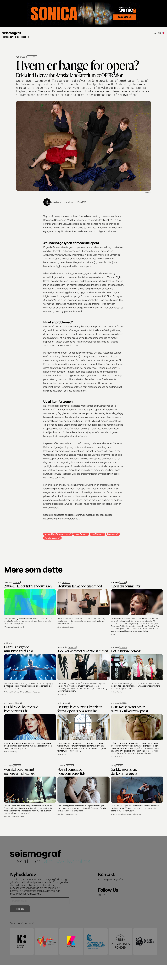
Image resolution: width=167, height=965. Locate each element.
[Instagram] (99, 894)
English (163, 33)
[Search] (155, 33)
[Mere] (29, 36)
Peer (23, 36)
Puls (17, 36)
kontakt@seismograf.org (111, 879)
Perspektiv (7, 36)
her (40, 893)
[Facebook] (104, 894)
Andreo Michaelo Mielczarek (64, 202)
